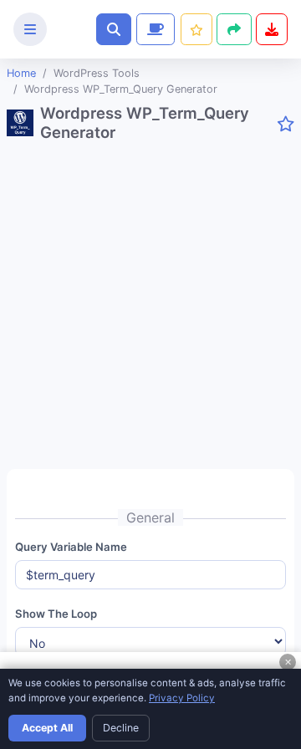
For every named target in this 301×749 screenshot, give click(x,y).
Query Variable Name (71, 546)
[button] (114, 29)
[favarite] (285, 124)
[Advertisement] (150, 311)
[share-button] (196, 29)
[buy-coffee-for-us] (153, 29)
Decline (121, 727)
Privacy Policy (182, 698)
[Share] (234, 29)
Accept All (47, 727)
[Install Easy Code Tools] (272, 29)
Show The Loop (56, 613)
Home (21, 73)
